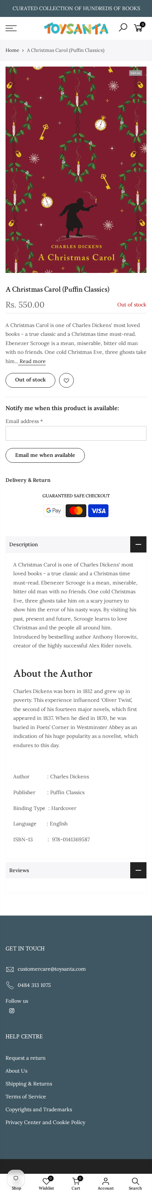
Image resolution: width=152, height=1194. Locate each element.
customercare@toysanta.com (52, 969)
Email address (24, 421)
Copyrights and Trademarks (39, 1109)
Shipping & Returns (29, 1083)
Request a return (26, 1058)
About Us (16, 1070)
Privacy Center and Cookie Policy (45, 1122)
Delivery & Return (28, 480)
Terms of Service (26, 1096)
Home (12, 50)
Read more (32, 361)
